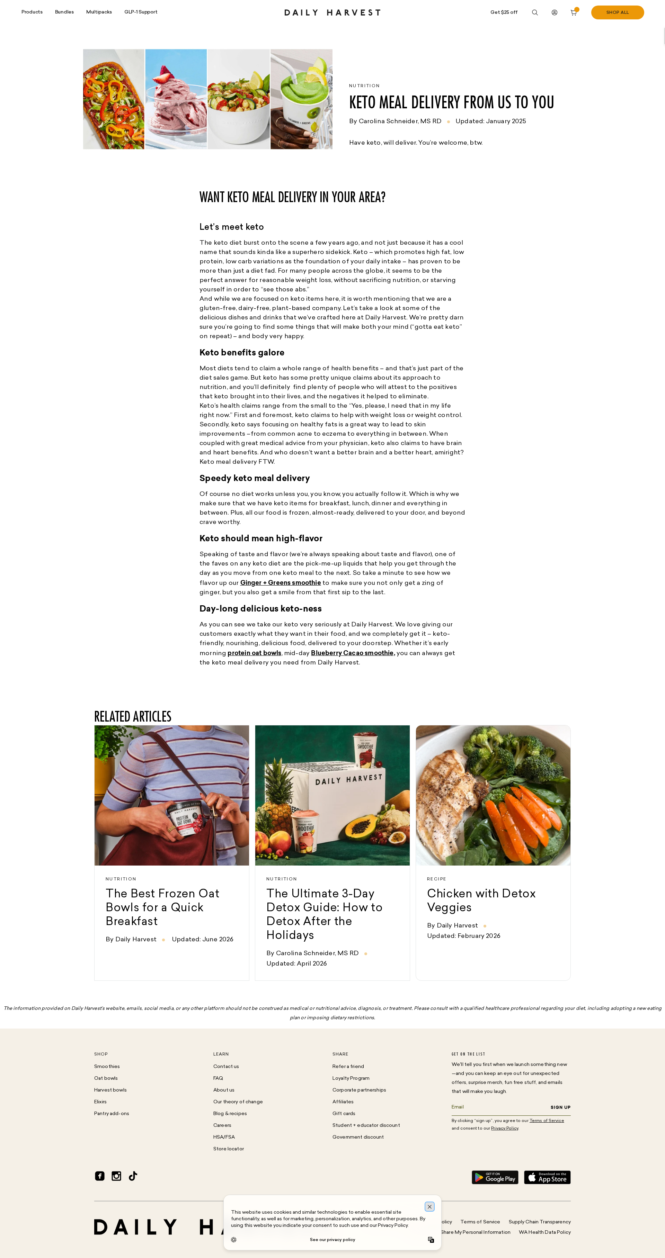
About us (223, 1090)
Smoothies (107, 1066)
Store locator (228, 1149)
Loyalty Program (351, 1078)
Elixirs (100, 1102)
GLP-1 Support (140, 12)
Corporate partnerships (359, 1090)
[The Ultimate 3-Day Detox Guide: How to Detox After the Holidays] (332, 852)
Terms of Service (480, 1222)
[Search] (535, 12)
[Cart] (574, 12)
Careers (222, 1125)
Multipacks (99, 12)
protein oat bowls (254, 653)
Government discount (358, 1137)
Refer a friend (348, 1066)
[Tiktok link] (133, 1177)
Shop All (617, 13)
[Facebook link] (99, 1177)
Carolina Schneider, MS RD (400, 122)
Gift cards (343, 1113)
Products (32, 12)
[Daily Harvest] (332, 12)
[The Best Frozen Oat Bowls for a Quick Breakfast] (172, 852)
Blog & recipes (230, 1113)
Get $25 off (504, 12)
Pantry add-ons (111, 1113)
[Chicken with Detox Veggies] (493, 852)
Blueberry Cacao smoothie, (353, 653)
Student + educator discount (366, 1125)
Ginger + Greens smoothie (280, 582)
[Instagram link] (116, 1177)
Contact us (226, 1066)
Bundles (64, 12)
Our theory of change (238, 1102)
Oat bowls (106, 1078)
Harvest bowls (110, 1090)
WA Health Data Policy (545, 1232)
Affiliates (343, 1102)
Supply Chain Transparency (540, 1222)
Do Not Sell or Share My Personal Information (459, 1232)
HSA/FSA (224, 1137)
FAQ (218, 1078)
